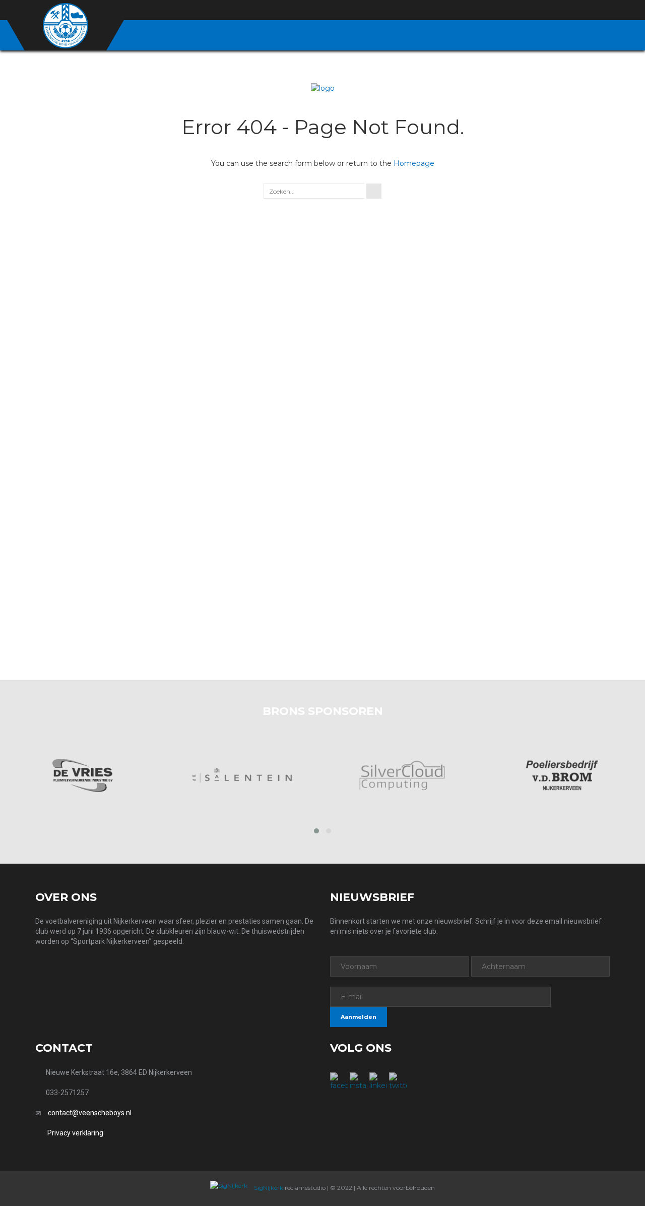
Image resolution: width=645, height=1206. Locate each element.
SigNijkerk (267, 1187)
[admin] (550, 11)
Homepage (414, 163)
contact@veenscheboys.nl (90, 1113)
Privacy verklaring (75, 1133)
